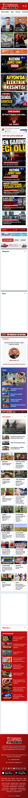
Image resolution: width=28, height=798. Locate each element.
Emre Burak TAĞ (14, 360)
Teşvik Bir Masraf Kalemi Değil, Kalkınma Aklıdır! (14, 343)
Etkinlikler (24, 780)
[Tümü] (25, 628)
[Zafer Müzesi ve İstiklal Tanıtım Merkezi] (5, 448)
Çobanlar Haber (14, 784)
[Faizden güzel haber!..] (20, 560)
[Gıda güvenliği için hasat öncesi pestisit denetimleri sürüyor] (20, 509)
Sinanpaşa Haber (22, 790)
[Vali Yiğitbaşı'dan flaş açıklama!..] (5, 389)
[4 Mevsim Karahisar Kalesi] (5, 442)
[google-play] (20, 773)
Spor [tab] (16, 240)
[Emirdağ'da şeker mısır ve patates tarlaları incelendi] (20, 527)
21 (21, 72)
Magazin (5, 251)
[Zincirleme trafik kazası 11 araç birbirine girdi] (14, 218)
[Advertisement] (14, 609)
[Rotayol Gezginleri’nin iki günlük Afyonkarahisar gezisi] (5, 437)
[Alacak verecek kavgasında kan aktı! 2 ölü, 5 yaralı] (14, 203)
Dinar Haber (6, 786)
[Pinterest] (8, 768)
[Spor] (25, 293)
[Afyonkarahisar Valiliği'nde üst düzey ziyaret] (7, 544)
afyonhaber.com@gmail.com (15, 762)
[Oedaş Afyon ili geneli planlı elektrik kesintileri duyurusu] (14, 82)
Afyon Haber (5, 12)
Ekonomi (5, 461)
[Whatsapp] (22, 768)
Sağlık (24, 778)
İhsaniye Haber (13, 788)
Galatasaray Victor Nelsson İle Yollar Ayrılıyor (7, 500)
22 (22, 72)
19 (19, 72)
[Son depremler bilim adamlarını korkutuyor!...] (20, 456)
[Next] (19, 768)
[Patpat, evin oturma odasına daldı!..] (5, 400)
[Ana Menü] (25, 6)
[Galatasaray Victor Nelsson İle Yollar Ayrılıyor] (7, 492)
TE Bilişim (18, 795)
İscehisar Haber (21, 788)
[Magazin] (25, 251)
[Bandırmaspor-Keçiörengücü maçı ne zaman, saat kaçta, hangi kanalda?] (20, 577)
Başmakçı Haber (15, 783)
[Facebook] (3, 768)
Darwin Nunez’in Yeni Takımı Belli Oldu (6, 585)
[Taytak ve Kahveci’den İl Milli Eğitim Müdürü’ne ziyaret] (7, 527)
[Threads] (16, 768)
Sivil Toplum (8, 780)
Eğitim (3, 780)
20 (20, 72)
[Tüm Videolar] (25, 370)
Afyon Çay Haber (6, 783)
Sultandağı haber (17, 791)
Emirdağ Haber (13, 786)
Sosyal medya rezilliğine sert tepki (6, 482)
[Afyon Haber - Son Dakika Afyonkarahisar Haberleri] (10, 6)
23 (23, 72)
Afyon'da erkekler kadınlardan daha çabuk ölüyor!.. (20, 553)
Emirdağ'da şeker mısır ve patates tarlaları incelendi (20, 536)
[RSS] (25, 768)
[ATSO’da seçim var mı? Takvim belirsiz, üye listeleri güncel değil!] (7, 560)
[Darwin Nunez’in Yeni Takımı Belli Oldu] (7, 577)
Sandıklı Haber (13, 790)
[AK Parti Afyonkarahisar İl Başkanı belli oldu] (14, 117)
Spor (12, 12)
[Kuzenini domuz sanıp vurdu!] (14, 174)
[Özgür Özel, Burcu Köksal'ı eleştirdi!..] (5, 405)
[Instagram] (11, 768)
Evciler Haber (21, 786)
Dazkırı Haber (22, 784)
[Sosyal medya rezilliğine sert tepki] (7, 474)
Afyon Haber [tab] (8, 240)
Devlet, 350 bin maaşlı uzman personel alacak (20, 502)
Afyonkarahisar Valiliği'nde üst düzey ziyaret (6, 553)
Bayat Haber (22, 783)
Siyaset (18, 12)
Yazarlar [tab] (5, 339)
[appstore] (7, 773)
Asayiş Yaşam (19, 778)
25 (25, 72)
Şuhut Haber (9, 791)
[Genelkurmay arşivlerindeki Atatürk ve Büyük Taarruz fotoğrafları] (14, 426)
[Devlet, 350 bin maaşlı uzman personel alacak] (20, 492)
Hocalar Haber (5, 788)
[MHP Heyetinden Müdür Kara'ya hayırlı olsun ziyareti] (7, 509)
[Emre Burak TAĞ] (14, 353)
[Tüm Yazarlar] (25, 339)
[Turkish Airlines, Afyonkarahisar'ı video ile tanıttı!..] (14, 379)
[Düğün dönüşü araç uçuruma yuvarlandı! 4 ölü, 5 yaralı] (14, 188)
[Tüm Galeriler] (25, 417)
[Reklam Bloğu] (14, 51)
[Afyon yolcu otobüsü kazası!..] (5, 395)
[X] (6, 768)
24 (24, 72)
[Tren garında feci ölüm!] (14, 152)
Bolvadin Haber (5, 784)
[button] (3, 64)
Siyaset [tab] (23, 240)
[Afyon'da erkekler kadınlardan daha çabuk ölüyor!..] (20, 544)
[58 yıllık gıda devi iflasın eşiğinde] (7, 456)
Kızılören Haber (5, 790)
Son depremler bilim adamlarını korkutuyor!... (20, 466)
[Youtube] (14, 768)
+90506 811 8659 (15, 759)
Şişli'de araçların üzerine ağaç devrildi (20, 484)
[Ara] (23, 6)
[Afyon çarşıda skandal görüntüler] (14, 100)
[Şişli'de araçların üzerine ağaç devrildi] (20, 474)
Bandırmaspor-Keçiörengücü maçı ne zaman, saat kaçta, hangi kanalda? (21, 587)
